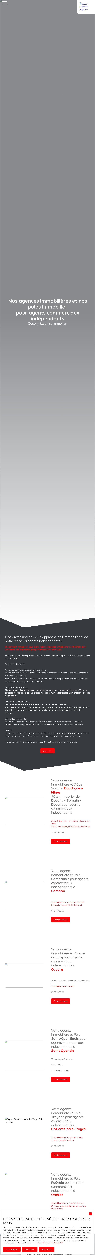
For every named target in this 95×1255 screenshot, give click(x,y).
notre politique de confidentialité (49, 1243)
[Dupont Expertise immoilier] (86, 3)
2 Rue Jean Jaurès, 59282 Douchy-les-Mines (70, 826)
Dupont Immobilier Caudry (62, 986)
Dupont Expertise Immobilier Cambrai (67, 902)
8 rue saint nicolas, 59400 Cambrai (66, 905)
